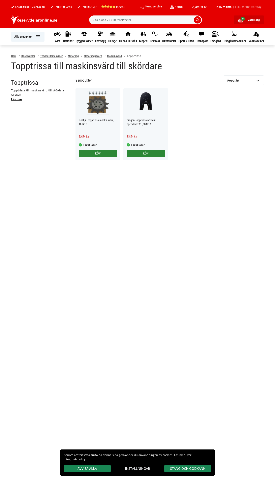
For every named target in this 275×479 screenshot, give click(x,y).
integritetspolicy (74, 459)
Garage (112, 41)
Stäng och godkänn (188, 468)
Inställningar (137, 468)
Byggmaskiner (84, 41)
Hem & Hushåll (128, 41)
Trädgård (215, 41)
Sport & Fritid (186, 41)
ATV (57, 41)
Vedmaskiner (256, 41)
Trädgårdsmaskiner (234, 41)
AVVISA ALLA (87, 468)
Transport (202, 41)
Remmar (155, 41)
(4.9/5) (119, 7)
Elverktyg (100, 41)
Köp (98, 153)
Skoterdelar (169, 41)
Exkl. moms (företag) (248, 6)
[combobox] (145, 19)
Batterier (68, 41)
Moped (143, 41)
